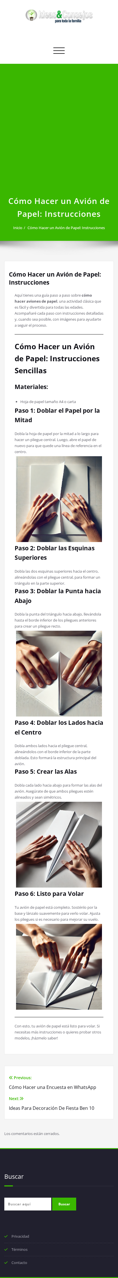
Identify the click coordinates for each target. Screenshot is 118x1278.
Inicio (17, 227)
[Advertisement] (59, 133)
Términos (19, 1249)
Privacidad (20, 1236)
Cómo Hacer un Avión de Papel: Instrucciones (66, 227)
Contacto (19, 1262)
